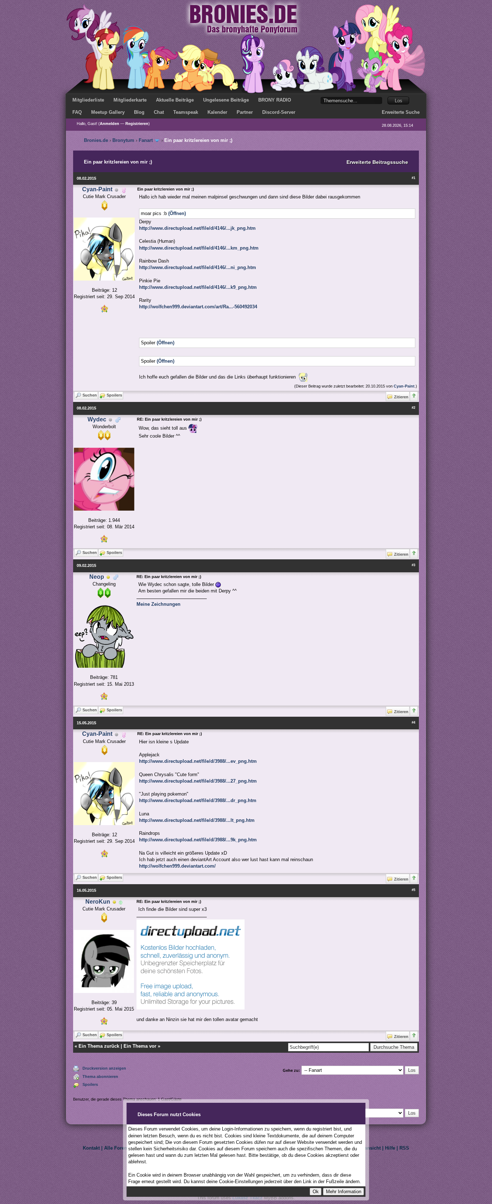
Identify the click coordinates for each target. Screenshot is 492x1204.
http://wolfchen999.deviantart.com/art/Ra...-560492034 (198, 306)
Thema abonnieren (100, 1076)
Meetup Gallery (108, 112)
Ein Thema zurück (99, 1046)
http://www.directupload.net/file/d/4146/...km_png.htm (199, 248)
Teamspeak (185, 112)
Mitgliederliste (88, 100)
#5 (413, 890)
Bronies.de (96, 140)
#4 (413, 722)
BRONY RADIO (274, 100)
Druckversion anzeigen (104, 1068)
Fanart (146, 140)
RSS (404, 1148)
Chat (159, 112)
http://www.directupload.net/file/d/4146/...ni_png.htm (197, 267)
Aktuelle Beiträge (175, 100)
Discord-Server (278, 112)
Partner (245, 112)
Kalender (217, 112)
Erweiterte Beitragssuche (377, 162)
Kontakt (91, 1148)
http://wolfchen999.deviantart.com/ (177, 866)
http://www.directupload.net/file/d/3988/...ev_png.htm (198, 761)
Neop (96, 577)
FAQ (77, 112)
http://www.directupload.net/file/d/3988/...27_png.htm (198, 781)
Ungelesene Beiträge (226, 100)
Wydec (97, 419)
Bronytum (123, 140)
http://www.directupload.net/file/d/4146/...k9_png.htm (198, 287)
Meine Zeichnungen (158, 604)
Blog (139, 112)
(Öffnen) (177, 213)
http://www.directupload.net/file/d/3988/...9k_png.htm (198, 839)
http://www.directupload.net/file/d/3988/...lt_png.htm (197, 820)
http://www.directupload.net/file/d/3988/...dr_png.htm (197, 800)
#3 (413, 565)
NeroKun (97, 902)
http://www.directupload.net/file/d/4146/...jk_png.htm (197, 228)
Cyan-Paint (97, 189)
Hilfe (390, 1148)
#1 (413, 178)
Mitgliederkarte (130, 100)
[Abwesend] (108, 577)
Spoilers (90, 1084)
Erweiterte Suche (401, 112)
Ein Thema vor (140, 1046)
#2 (413, 407)
